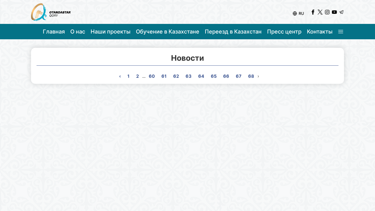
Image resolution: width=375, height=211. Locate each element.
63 (189, 76)
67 (239, 76)
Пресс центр (284, 31)
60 (152, 76)
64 (201, 76)
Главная (54, 31)
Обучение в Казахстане (167, 31)
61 (164, 76)
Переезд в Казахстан (233, 31)
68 (251, 76)
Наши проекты (110, 31)
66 (226, 76)
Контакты (319, 31)
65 (214, 76)
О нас (77, 31)
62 (176, 76)
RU (301, 13)
